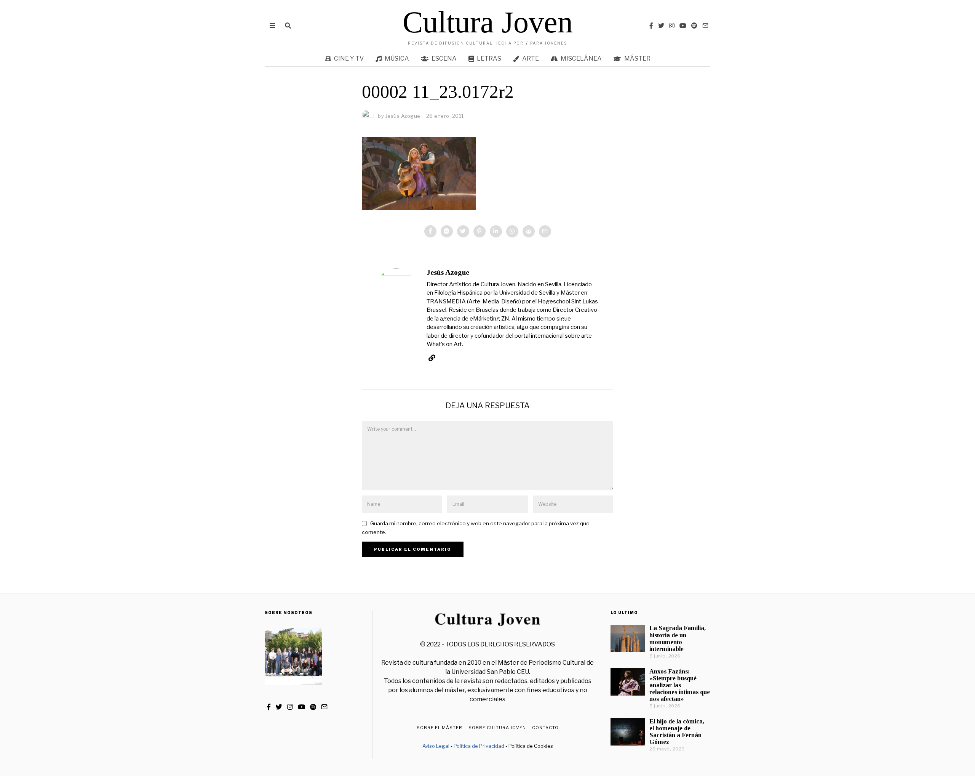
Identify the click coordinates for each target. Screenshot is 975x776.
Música (397, 58)
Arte (530, 58)
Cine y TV (349, 58)
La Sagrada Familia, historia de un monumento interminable (677, 638)
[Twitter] (661, 25)
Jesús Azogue (448, 272)
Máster (637, 58)
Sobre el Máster (439, 727)
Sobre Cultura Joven (497, 727)
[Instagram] (671, 25)
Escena (444, 58)
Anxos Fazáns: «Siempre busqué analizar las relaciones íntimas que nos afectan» (679, 685)
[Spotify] (694, 25)
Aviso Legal (435, 746)
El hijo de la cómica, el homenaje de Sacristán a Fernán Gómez (676, 732)
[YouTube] (683, 25)
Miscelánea (581, 58)
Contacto (545, 727)
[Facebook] (651, 25)
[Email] (705, 25)
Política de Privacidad (479, 746)
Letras (489, 58)
